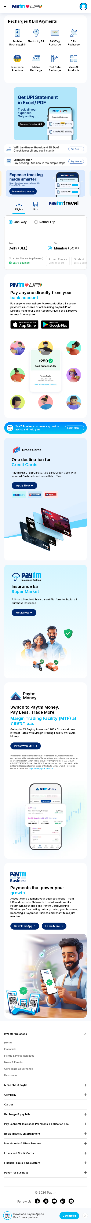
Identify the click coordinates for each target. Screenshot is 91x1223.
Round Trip (47, 222)
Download (69, 1215)
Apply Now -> (24, 485)
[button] (58, 261)
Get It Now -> (24, 612)
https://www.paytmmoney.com (41, 768)
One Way (20, 222)
